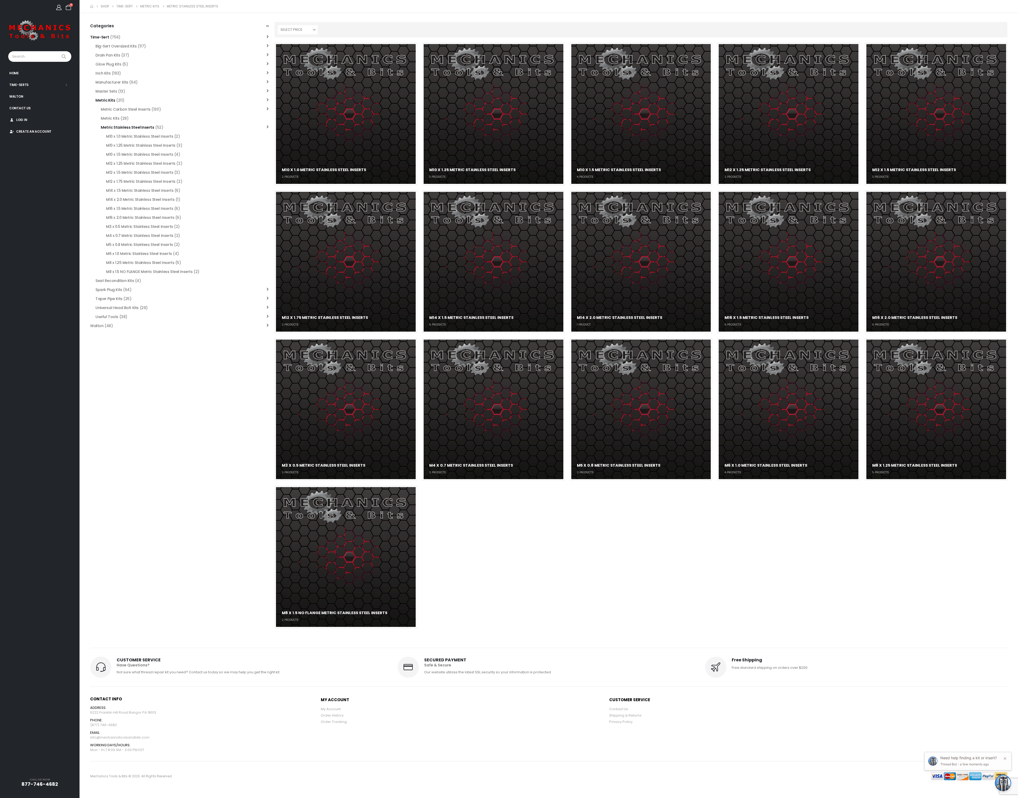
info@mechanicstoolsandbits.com (120, 737)
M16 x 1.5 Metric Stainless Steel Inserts (139, 208)
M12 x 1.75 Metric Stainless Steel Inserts (140, 181)
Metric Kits (105, 100)
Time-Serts (19, 85)
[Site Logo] (40, 31)
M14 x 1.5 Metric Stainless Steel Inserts (139, 190)
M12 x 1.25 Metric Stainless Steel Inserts (140, 163)
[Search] (64, 56)
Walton (16, 96)
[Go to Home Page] (91, 6)
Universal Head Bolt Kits (117, 307)
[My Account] (59, 7)
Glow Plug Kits (108, 64)
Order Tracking (334, 721)
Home (14, 73)
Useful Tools (106, 316)
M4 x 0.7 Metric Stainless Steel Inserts (139, 235)
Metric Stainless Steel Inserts (127, 127)
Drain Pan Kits (107, 55)
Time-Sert (99, 37)
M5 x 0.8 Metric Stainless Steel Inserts (139, 244)
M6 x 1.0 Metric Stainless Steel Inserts (139, 253)
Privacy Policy (621, 721)
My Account (331, 709)
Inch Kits (103, 73)
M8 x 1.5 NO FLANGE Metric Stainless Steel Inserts (149, 271)
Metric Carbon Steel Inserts (126, 109)
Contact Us (20, 108)
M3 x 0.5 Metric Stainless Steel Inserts (139, 226)
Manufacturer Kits (111, 82)
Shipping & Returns (625, 715)
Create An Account (33, 131)
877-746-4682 (39, 784)
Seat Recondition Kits (114, 280)
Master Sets (106, 91)
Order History (332, 715)
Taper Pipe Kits (108, 298)
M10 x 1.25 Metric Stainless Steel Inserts (140, 145)
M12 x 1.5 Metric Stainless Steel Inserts (139, 172)
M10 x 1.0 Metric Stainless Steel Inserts (139, 136)
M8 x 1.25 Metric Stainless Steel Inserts (140, 262)
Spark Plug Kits (108, 289)
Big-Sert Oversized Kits (116, 46)
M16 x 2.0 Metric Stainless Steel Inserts (140, 217)
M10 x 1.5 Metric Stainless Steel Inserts (139, 154)
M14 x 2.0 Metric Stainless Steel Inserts (140, 199)
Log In (21, 120)
